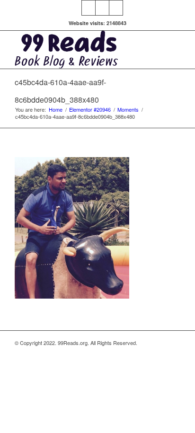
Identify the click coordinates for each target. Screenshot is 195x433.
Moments (128, 109)
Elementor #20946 (90, 109)
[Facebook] (88, 7)
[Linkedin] (102, 7)
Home (55, 109)
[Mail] (116, 7)
